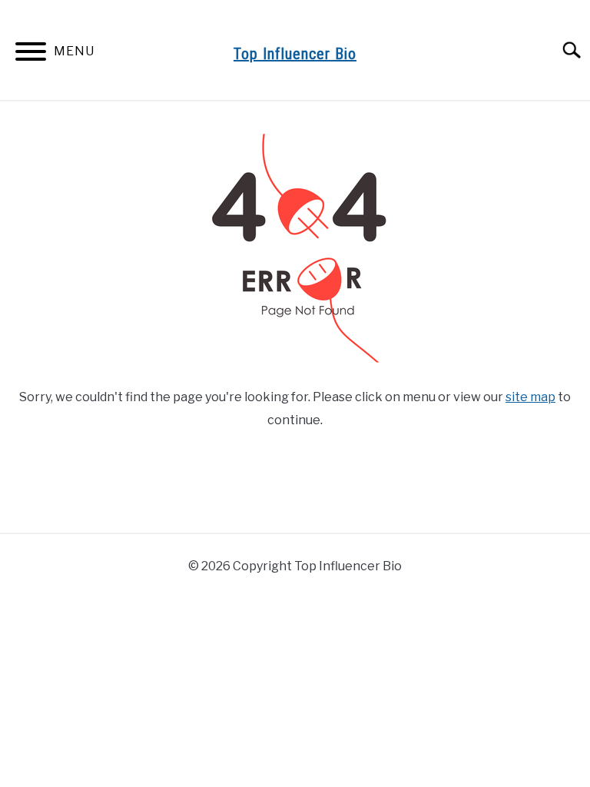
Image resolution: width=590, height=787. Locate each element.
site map (530, 397)
